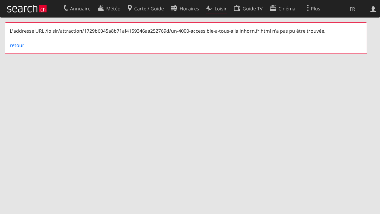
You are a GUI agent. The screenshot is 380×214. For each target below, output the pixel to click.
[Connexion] (373, 8)
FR (352, 9)
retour (17, 45)
